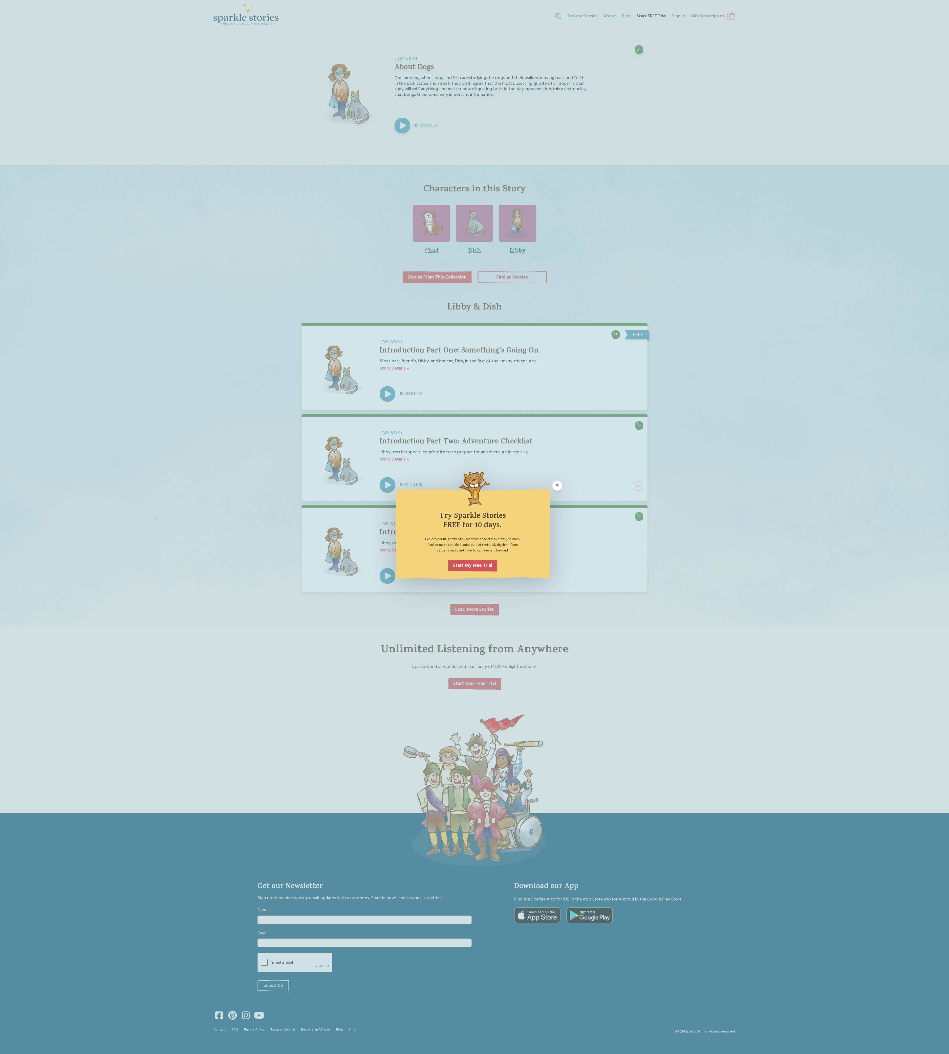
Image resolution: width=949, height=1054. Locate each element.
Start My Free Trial (472, 565)
